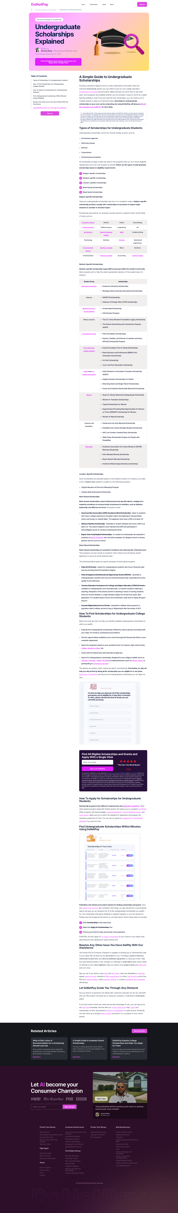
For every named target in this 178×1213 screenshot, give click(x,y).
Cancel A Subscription (72, 1141)
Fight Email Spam (45, 1153)
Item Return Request (72, 1139)
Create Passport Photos (124, 1160)
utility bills (142, 965)
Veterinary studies (106, 248)
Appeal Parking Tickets (98, 1132)
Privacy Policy (133, 773)
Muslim (105, 660)
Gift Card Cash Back (72, 1156)
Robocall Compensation (48, 1158)
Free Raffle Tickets (71, 1158)
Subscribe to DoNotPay (88, 674)
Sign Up (142, 4)
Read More (36, 1057)
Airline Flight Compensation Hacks (51, 1135)
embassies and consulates (135, 979)
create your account (90, 908)
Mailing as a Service (122, 1135)
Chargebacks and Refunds (74, 1144)
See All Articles (139, 1031)
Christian (91, 660)
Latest (104, 4)
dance (140, 660)
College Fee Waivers (72, 1166)
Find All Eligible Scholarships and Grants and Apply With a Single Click (58, 62)
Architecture (88, 232)
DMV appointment (112, 976)
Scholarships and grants (88, 92)
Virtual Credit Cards (46, 1137)
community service (100, 664)
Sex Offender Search (123, 1165)
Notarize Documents (123, 1147)
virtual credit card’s (118, 1007)
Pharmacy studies (106, 255)
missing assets (91, 979)
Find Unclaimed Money (73, 1161)
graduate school (94, 648)
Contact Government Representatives (123, 1157)
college (84, 648)
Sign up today (69, 1107)
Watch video (101, 1099)
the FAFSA (142, 809)
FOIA (117, 1149)
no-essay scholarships (110, 937)
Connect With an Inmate (124, 1132)
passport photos (110, 979)
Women (89, 395)
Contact (42, 1175)
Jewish (99, 660)
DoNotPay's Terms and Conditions (116, 773)
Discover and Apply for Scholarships (49, 19)
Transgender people (89, 334)
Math (122, 232)
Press (41, 1173)
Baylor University (96, 537)
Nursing (121, 240)
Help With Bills (70, 1163)
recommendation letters (132, 812)
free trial (85, 1007)
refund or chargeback (115, 1010)
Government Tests (122, 1144)
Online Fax (119, 1137)
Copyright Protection (98, 1135)
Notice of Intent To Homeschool (126, 1163)
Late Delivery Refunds (72, 1136)
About (112, 4)
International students (89, 286)
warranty (141, 973)
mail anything (132, 976)
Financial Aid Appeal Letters (74, 1173)
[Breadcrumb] (32, 10)
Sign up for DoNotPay (97, 769)
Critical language (88, 227)
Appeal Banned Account (73, 1147)
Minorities (89, 447)
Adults (86, 371)
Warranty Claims (45, 1144)
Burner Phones (45, 1132)
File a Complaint (96, 1137)
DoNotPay (39, 4)
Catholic (84, 660)
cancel (132, 1007)
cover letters (84, 815)
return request (106, 1013)
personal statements (114, 812)
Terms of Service (45, 1167)
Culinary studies (137, 255)
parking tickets (90, 976)
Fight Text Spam (45, 1156)
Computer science (88, 222)
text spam (115, 973)
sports (134, 660)
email (106, 973)
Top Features (93, 4)
